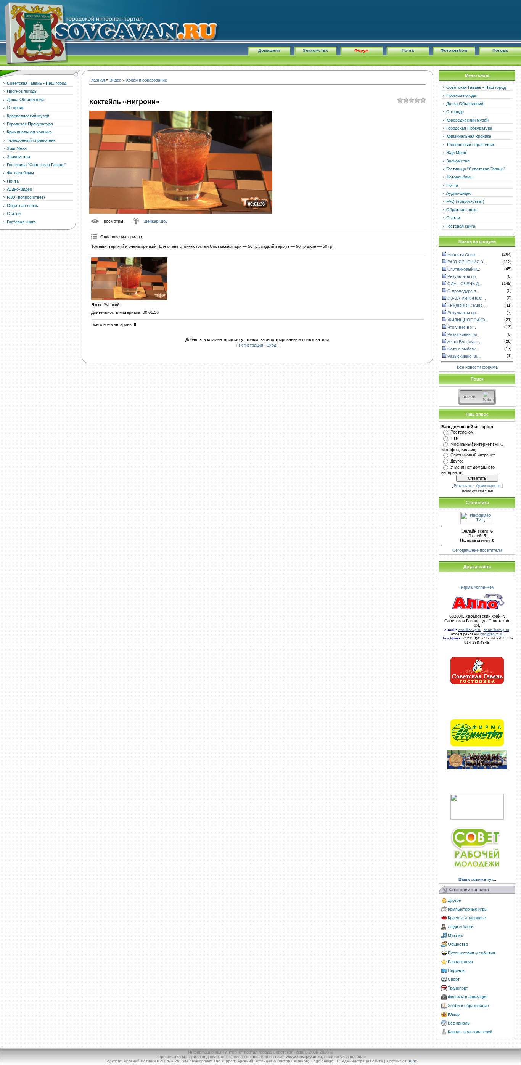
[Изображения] (129, 278)
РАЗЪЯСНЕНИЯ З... (467, 262)
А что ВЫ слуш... (463, 341)
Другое (457, 461)
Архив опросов (488, 486)
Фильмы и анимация (467, 996)
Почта (408, 50)
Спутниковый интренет (472, 455)
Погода (500, 50)
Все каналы (459, 1023)
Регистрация (251, 345)
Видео (115, 80)
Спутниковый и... (463, 269)
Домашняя (269, 50)
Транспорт (458, 988)
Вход (271, 345)
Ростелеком (462, 432)
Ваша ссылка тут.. (476, 879)
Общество (458, 944)
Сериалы (456, 970)
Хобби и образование (146, 80)
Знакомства (315, 50)
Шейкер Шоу (155, 221)
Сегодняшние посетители (477, 550)
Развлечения (460, 961)
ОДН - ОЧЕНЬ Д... (464, 283)
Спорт (454, 979)
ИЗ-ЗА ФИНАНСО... (466, 298)
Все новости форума (477, 367)
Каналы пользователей (470, 1032)
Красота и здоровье (467, 918)
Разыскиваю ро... (464, 334)
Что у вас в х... (461, 327)
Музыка (455, 935)
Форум (361, 50)
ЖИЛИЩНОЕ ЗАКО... (468, 320)
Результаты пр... (463, 276)
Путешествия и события (471, 953)
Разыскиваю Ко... (464, 356)
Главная (97, 80)
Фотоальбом (454, 50)
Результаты (463, 486)
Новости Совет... (463, 254)
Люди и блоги (460, 926)
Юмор (454, 1014)
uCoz (412, 1061)
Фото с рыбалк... (463, 349)
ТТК (454, 438)
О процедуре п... (463, 291)
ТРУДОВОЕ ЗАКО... (466, 305)
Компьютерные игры (467, 909)
